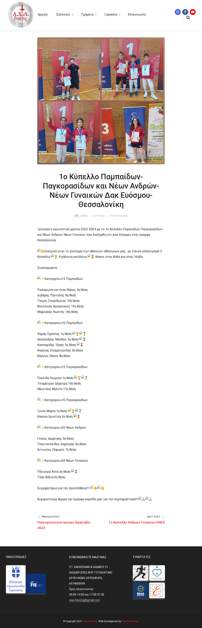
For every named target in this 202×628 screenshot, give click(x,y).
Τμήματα (87, 14)
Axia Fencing (90, 621)
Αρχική (43, 14)
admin (83, 216)
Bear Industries (130, 621)
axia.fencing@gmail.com (84, 600)
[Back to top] (198, 624)
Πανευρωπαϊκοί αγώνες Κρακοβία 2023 (63, 525)
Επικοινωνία (137, 14)
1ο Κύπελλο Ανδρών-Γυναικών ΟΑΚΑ (137, 522)
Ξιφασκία (110, 14)
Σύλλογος (63, 14)
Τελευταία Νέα (118, 216)
